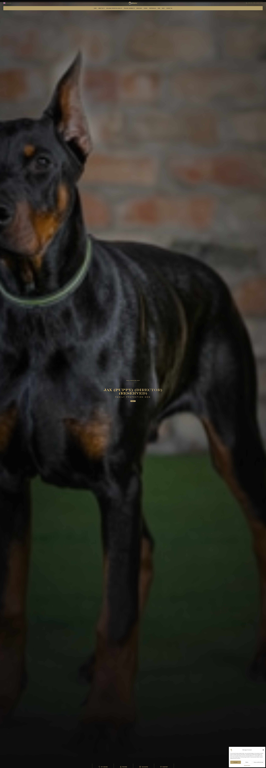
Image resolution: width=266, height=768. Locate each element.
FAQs (159, 8)
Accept (236, 762)
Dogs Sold (139, 8)
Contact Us (169, 8)
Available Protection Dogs (113, 8)
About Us (100, 8)
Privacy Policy (247, 765)
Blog (163, 8)
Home (95, 8)
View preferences (258, 762)
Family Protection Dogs (133, 380)
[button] (263, 750)
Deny (246, 762)
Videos (145, 8)
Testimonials (152, 8)
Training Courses (128, 8)
